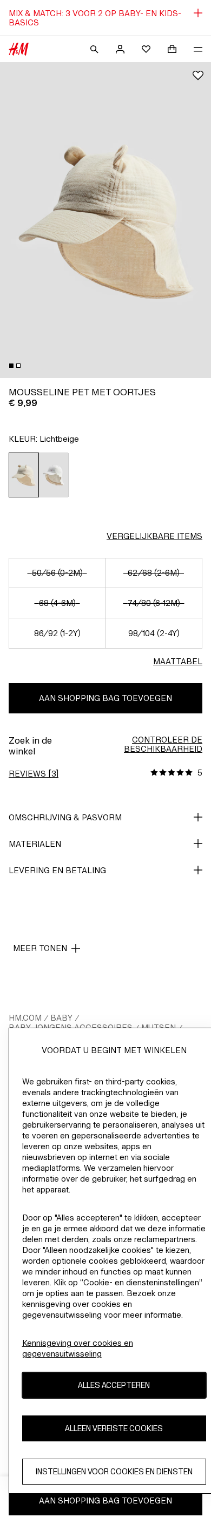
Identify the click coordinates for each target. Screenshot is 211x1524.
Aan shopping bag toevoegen (105, 698)
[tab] (11, 365)
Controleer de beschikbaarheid (163, 744)
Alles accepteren (114, 1385)
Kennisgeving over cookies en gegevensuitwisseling (77, 1348)
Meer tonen (40, 948)
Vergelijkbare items (154, 536)
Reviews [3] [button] (33, 773)
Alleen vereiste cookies (114, 1428)
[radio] (23, 475)
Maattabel (177, 661)
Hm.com (25, 1017)
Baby (61, 1017)
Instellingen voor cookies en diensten (114, 1471)
